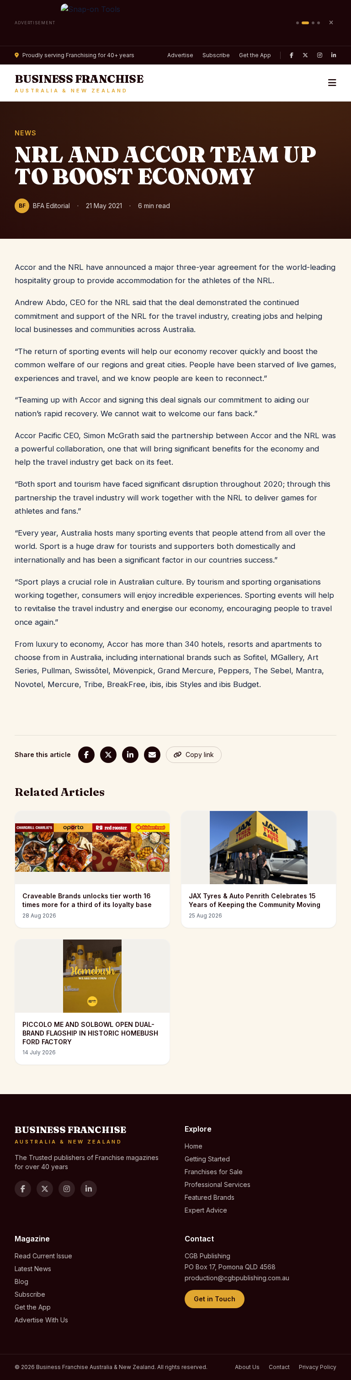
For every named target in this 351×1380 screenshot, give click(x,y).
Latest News (33, 1269)
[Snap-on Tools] (176, 23)
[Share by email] (152, 754)
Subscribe (216, 55)
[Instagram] (319, 55)
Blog (21, 1281)
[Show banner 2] (305, 22)
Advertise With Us (41, 1320)
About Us (247, 1367)
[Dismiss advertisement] (330, 22)
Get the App (255, 55)
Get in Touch (214, 1299)
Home (193, 1146)
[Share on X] (108, 754)
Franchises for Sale (214, 1172)
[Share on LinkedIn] (130, 754)
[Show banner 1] (297, 22)
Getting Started (207, 1159)
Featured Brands (209, 1197)
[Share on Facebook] (86, 754)
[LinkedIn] (333, 55)
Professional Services (217, 1184)
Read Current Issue (43, 1256)
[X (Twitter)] (305, 55)
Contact (279, 1367)
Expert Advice (206, 1210)
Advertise (180, 55)
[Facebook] (291, 55)
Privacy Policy (317, 1367)
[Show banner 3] (313, 22)
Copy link (200, 754)
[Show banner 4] (318, 22)
